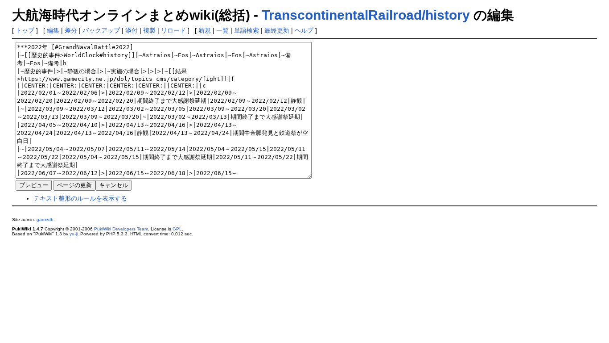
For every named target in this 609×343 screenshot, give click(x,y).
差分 (71, 30)
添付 (131, 30)
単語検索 (246, 30)
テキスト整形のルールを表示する (80, 198)
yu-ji (74, 233)
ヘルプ (304, 30)
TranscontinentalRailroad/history (366, 15)
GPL (177, 228)
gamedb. (46, 219)
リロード (173, 30)
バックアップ (101, 30)
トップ (25, 30)
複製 (149, 30)
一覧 (222, 30)
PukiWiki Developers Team (121, 228)
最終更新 (276, 30)
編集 (53, 30)
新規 (204, 30)
